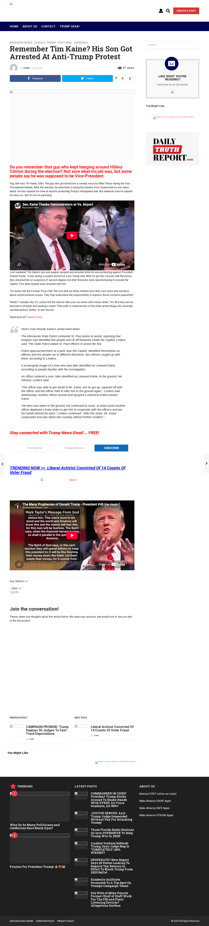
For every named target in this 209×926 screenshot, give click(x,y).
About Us (30, 26)
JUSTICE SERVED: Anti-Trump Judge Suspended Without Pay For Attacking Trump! (111, 817)
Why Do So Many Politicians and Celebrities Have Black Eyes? (35, 826)
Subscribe (111, 448)
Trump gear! (70, 26)
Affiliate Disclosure (21, 921)
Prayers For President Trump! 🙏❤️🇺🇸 (37, 867)
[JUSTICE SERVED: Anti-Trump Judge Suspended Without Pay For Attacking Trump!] (81, 815)
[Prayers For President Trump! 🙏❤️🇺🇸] (40, 849)
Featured (65, 42)
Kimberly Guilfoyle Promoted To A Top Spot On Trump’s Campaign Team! (111, 883)
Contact (48, 26)
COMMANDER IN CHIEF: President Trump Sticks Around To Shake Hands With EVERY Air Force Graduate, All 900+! (109, 799)
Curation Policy (45, 921)
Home (14, 26)
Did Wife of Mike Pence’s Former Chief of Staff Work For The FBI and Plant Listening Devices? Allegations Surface (111, 899)
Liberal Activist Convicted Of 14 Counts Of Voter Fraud (112, 728)
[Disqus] (72, 670)
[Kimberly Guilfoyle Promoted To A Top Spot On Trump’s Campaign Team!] (81, 881)
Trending (80, 42)
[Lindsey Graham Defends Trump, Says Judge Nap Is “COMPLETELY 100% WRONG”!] (81, 845)
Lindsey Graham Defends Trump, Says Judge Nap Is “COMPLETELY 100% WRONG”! (110, 848)
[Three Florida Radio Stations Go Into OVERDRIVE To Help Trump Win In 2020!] (81, 832)
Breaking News (21, 42)
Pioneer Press (34, 317)
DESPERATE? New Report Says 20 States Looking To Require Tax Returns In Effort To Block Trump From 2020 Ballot (112, 866)
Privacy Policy (65, 921)
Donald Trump (45, 42)
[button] (161, 11)
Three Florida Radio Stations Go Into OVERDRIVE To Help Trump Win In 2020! (112, 833)
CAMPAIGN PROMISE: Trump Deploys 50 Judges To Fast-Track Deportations (47, 730)
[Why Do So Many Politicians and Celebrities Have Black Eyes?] (40, 807)
